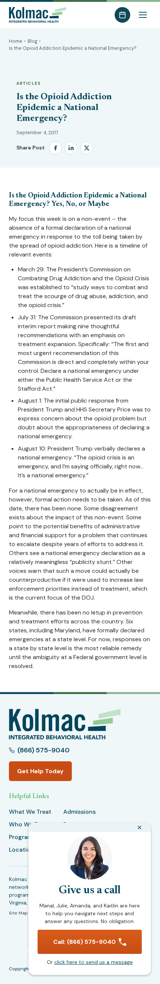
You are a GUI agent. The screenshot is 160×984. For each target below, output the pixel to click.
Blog (33, 41)
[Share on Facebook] (55, 148)
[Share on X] (86, 148)
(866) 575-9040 (43, 750)
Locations (23, 850)
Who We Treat (29, 824)
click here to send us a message (93, 962)
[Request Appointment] (122, 15)
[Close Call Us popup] (139, 827)
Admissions (79, 812)
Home (15, 41)
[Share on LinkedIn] (71, 148)
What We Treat (30, 812)
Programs (22, 837)
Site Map (18, 913)
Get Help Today (40, 771)
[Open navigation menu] (143, 15)
